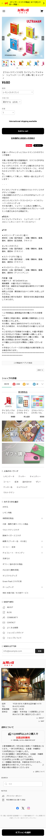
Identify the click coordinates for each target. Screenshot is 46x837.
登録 (39, 651)
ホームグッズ (8, 587)
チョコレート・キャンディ (14, 553)
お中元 (5, 507)
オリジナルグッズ (10, 576)
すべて (6, 384)
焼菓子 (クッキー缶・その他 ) (15, 541)
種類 (3, 88)
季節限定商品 (8, 518)
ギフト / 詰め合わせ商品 (12, 564)
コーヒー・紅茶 (9, 547)
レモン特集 (7, 513)
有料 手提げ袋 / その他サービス (15, 593)
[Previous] (3, 38)
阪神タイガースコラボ (12, 536)
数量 (3, 109)
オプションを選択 (23, 832)
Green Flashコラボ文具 (12, 581)
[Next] (43, 38)
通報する (40, 370)
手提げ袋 (5, 98)
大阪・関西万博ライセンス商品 (15, 524)
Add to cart (23, 131)
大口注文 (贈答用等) (11, 570)
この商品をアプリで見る (23, 363)
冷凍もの (6, 558)
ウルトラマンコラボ (11, 530)
